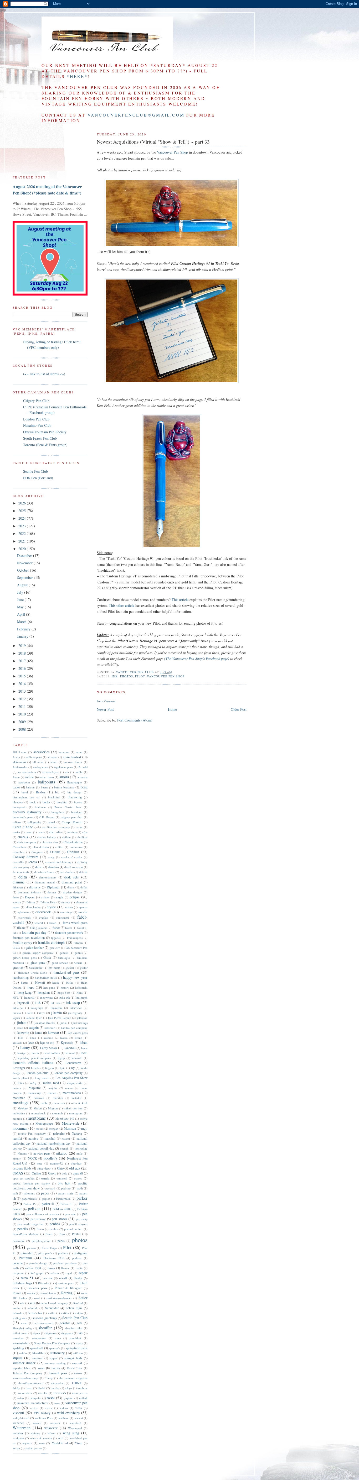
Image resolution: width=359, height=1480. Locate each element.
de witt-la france (44, 872)
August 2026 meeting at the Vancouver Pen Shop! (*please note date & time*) (47, 189)
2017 (22, 660)
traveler (42, 1393)
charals (23, 836)
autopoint (24, 782)
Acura (16, 757)
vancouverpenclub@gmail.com (136, 115)
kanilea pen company (74, 1028)
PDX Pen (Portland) (38, 477)
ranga (51, 1268)
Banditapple (74, 782)
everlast (43, 917)
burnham (76, 812)
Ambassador (20, 767)
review (48, 1278)
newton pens (41, 1153)
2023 (22, 525)
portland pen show (65, 1263)
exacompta (62, 917)
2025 (22, 510)
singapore (67, 1333)
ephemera (23, 912)
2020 (22, 548)
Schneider (52, 1308)
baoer (16, 787)
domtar (52, 892)
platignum (81, 1253)
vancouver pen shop (165, 676)
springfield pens (77, 1348)
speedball (36, 1348)
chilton (66, 837)
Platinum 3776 (53, 1258)
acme (79, 752)
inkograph (36, 1008)
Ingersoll (23, 1002)
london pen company (68, 1073)
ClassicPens (19, 847)
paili (15, 1193)
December (25, 555)
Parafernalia (63, 1198)
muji (84, 1128)
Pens (62, 1234)
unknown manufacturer (32, 1403)
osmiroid (62, 1178)
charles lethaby (46, 837)
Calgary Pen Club (36, 400)
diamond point (72, 882)
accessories (41, 751)
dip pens (35, 887)
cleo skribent (41, 847)
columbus (18, 852)
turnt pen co (80, 1393)
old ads (74, 1168)
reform (54, 1273)
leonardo (76, 1058)
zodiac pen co (33, 1448)
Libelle (35, 1068)
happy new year (75, 977)
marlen (52, 1093)
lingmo (49, 1068)
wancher (18, 1423)
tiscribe (55, 1388)
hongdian (44, 992)
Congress (37, 852)
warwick (55, 1423)
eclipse (75, 896)
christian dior (50, 842)
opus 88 (78, 1173)
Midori (38, 1108)
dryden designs (72, 892)
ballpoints (46, 782)
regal (69, 1273)
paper (45, 1193)
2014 (22, 683)
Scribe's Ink (35, 1313)
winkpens (18, 1438)
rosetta (31, 1293)
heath (55, 982)
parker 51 (48, 1204)
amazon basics (73, 762)
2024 (22, 518)
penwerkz (18, 1241)
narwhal (50, 1138)
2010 (22, 714)
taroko (78, 1373)
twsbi (51, 1397)
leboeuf (70, 1053)
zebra (16, 1448)
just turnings (80, 1023)
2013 (22, 691)
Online (36, 1173)
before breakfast (64, 787)
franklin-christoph (51, 942)
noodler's (50, 1158)
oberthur (76, 1163)
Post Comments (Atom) (134, 720)
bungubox (58, 812)
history (65, 987)
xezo (42, 1443)
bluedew (18, 802)
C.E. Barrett (46, 817)
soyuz (79, 1343)
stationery (57, 1352)
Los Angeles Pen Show (71, 1078)
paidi (80, 1188)
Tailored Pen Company (27, 1373)
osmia (45, 1178)
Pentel (76, 1234)
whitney (35, 1433)
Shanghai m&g (22, 1328)
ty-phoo (68, 1398)
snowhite (18, 1338)
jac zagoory (75, 1013)
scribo (51, 1313)
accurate (64, 752)
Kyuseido (67, 1042)
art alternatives (27, 772)
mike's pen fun (73, 1108)
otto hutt (64, 1183)
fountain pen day (34, 932)
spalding (18, 1348)
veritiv (34, 1408)
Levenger (19, 1068)
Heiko (70, 982)
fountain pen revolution (29, 937)
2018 (22, 653)
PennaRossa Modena (25, 1234)
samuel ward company (54, 1303)
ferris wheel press (75, 922)
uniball (83, 1398)
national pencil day (41, 1148)
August (23, 584)
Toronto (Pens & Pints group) (45, 444)
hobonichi (81, 987)
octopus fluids (22, 1168)
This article (180, 599)
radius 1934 (33, 1268)
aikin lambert (72, 757)
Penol (48, 1234)
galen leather (35, 947)
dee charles (67, 872)
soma (58, 1338)
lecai (84, 1053)
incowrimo (46, 997)
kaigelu (34, 1027)
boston (78, 802)
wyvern (27, 1443)
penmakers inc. (73, 1229)
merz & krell (79, 1103)
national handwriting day (54, 1143)
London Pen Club (36, 419)
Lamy (25, 1047)
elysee (51, 906)
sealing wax (20, 1318)
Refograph (36, 1273)
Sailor (83, 1297)
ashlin (79, 772)
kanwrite (23, 1032)
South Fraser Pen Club (40, 438)
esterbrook (43, 911)
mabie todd (51, 1083)
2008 (22, 729)
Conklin (73, 851)
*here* (77, 76)
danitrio (53, 867)
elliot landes (33, 907)
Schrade (17, 1313)
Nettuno (22, 1153)
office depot (44, 1168)
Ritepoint (43, 1283)
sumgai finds (73, 1358)
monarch (57, 1113)
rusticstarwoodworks (59, 1298)
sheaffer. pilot (73, 1328)
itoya (42, 1013)
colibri (59, 847)
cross (33, 861)
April (21, 614)
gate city (54, 948)
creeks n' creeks (71, 857)
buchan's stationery (27, 811)
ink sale (55, 1003)
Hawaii (40, 982)
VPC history (42, 1413)
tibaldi (41, 1388)
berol (25, 792)
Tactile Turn (74, 1368)
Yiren (78, 1443)
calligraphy (34, 822)
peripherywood (41, 1241)
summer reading (55, 1363)
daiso (38, 867)
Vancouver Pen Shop (172, 152)
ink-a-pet (18, 1008)
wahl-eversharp (68, 1412)
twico (20, 1398)
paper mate (66, 1193)
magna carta (75, 1083)
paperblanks (29, 1198)
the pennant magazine (73, 1378)
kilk (20, 1038)
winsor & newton (41, 1438)
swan (41, 1368)
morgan (53, 1128)
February (24, 628)
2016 (22, 668)
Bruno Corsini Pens (67, 807)
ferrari (53, 923)
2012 (22, 698)
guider (70, 968)
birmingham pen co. (26, 797)
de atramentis (21, 872)
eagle (59, 897)
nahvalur (59, 1133)
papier (46, 1198)
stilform (78, 1353)
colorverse (76, 847)
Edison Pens (47, 902)
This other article (121, 605)
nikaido (61, 1153)
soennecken (39, 1338)
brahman (40, 807)
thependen (57, 1383)
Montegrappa (44, 1123)
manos (69, 1088)
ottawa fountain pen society (31, 1183)
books (46, 802)
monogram (76, 1113)
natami (66, 1138)
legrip (61, 1058)
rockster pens (37, 1288)
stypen (54, 1358)
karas (38, 1032)
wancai (78, 1418)
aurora (64, 776)
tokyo (68, 1388)
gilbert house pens (25, 958)
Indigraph (81, 997)
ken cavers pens (78, 1033)
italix (30, 1013)
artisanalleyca (50, 772)
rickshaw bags (22, 1283)
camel (51, 822)
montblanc (37, 1118)
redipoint (18, 1273)
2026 (22, 503)
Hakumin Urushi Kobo (32, 973)
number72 (56, 1163)
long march (42, 1078)
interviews (76, 1008)
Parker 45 (29, 1204)
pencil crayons (78, 1224)
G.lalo (16, 948)
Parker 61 (66, 1204)
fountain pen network (69, 932)
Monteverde (70, 1123)
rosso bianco (48, 1293)
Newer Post (105, 709)
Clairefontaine (73, 842)
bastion (30, 787)
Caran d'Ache (23, 826)
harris (24, 982)
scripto (79, 1313)
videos (64, 1408)
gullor (84, 968)
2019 (22, 645)
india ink (64, 997)
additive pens (34, 757)
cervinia (72, 832)
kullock (17, 1043)
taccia (56, 1368)
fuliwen (78, 943)
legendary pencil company (34, 1058)
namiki (17, 1138)
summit (77, 1363)
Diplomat (53, 887)
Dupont (30, 897)
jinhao (21, 1022)
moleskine (19, 1113)
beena (44, 787)
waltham (63, 1418)
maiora (17, 1088)
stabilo (23, 1353)
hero (31, 987)
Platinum (25, 1257)
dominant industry (29, 892)
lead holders (52, 1053)
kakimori (49, 1028)
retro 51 (27, 1277)
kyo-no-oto (47, 1042)
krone (78, 1038)
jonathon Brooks (45, 1023)
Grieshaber (35, 968)
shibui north (20, 1333)
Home (172, 709)
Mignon (53, 1108)
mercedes (59, 1103)
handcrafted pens (66, 972)
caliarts (17, 822)
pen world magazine (30, 1224)
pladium (63, 1253)
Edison (31, 902)
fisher (56, 927)
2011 (22, 706)
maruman (19, 1097)
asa (67, 772)
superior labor (21, 1368)
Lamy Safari (48, 1048)
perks (61, 1241)
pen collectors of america (43, 1214)
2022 (22, 533)
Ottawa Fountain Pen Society (44, 431)
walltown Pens (44, 1418)
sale (22, 1303)
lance (84, 1048)
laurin (35, 1053)
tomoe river (25, 1393)
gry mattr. (54, 968)
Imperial (29, 997)
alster (53, 762)
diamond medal (45, 882)
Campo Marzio (72, 822)
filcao (21, 927)
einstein (65, 902)
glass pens (37, 962)
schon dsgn (74, 1308)
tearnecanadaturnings (25, 1378)
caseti (29, 832)
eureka (83, 912)
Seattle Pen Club (35, 471)
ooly (64, 1173)
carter (79, 827)
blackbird (54, 797)
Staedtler (38, 1353)
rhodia (78, 1278)
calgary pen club (72, 817)
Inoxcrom (56, 1008)
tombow (83, 1388)
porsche (18, 1263)
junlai (63, 1023)
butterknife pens (23, 817)
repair (83, 1272)
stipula (17, 1357)
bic (57, 792)
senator (65, 1323)
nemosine (81, 1148)
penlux (54, 1229)
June (21, 599)
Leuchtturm (73, 1063)
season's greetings (45, 1318)
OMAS (18, 1173)
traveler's (60, 1393)
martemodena (72, 1093)
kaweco (53, 1032)
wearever (51, 1427)
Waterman (21, 1428)
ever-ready (24, 917)
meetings (20, 1102)
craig (51, 857)
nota (39, 1163)
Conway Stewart (25, 856)
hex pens (49, 987)
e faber (45, 897)
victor (48, 1408)
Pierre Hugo (49, 1248)
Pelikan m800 (62, 1209)
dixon (70, 887)
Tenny (49, 1378)
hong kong (25, 992)
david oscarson (73, 867)
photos (126, 676)
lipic (62, 1068)
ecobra (17, 902)
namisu (33, 1138)
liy (73, 1068)
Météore (23, 1108)
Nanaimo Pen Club (37, 425)
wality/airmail (21, 1418)
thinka (16, 1388)
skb (81, 1333)
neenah (64, 1148)
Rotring (67, 1292)
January (23, 636)
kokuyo (48, 1038)
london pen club (37, 1073)
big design (75, 792)
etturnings (66, 912)
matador (76, 1098)
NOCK (32, 1158)
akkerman (19, 762)
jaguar (16, 1018)
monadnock (38, 1113)
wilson (51, 1433)
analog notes (40, 767)
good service (60, 963)
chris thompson (26, 842)
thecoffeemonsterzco (30, 1383)
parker (82, 1198)
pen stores (59, 1218)
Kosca (64, 1038)
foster (68, 928)
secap (24, 1323)
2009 (22, 721)
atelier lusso (46, 777)
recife (79, 1268)
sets (79, 1323)
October (23, 570)
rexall (63, 1278)
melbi (44, 1103)
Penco (40, 1229)
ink (115, 676)
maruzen (39, 1098)
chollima (82, 837)
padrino (66, 1188)
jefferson (82, 1018)
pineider (27, 1253)
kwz (31, 1042)
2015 (22, 675)
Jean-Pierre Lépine (59, 1018)
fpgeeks (55, 938)
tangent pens (58, 1373)
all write (38, 762)
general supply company (37, 953)
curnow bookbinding (58, 862)
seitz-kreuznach (43, 1323)
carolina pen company (56, 827)
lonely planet (21, 1078)
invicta (17, 1013)
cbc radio (55, 832)
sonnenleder (21, 1343)
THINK (76, 1383)
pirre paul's (45, 1253)
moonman (20, 1128)
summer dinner (24, 1362)
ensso (69, 907)
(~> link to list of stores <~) (44, 373)
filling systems (38, 928)
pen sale (70, 1214)
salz (32, 1303)
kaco (20, 1028)
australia (83, 777)
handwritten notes (46, 977)
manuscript (34, 1093)
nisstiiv (17, 1158)
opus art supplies (23, 1178)
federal (38, 923)
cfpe (85, 832)
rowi (37, 1298)
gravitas (18, 967)
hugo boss (64, 992)
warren (37, 1423)
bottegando (19, 807)
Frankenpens (75, 938)
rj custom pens (64, 1283)
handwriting (21, 977)
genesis (64, 953)
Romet (17, 1293)
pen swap (82, 1219)
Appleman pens (63, 767)
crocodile (18, 862)
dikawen (18, 887)
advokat (52, 757)
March (22, 621)
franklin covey (22, 942)
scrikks (65, 1313)
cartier (16, 832)
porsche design (38, 1263)
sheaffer (45, 1328)
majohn (53, 1088)
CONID (55, 852)
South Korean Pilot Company (52, 1343)
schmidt (33, 1308)
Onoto (52, 1173)
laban (84, 1042)
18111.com (20, 752)
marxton (58, 1098)
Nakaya (77, 1133)
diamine (18, 881)
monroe (17, 1118)
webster (18, 1433)
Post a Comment (106, 701)
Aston (16, 777)
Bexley (40, 792)
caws (41, 832)
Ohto (60, 1168)
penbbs (55, 1223)
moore (40, 1128)
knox (33, 1038)
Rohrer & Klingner (68, 1288)
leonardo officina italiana (33, 1062)
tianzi (29, 1388)
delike (83, 872)
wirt (61, 1438)
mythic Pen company (32, 1133)
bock (33, 802)
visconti (18, 1412)
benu (84, 786)
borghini (62, 802)
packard (50, 1188)
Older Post (239, 709)
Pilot (140, 676)
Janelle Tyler (34, 1018)
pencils (22, 1228)
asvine (29, 777)
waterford (75, 1423)
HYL (16, 997)
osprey (78, 1178)
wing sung (71, 1432)
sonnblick (75, 1338)
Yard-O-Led (60, 1443)
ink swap (73, 1002)
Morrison (70, 1128)
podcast (76, 1258)
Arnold (83, 767)
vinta (78, 1408)
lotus (21, 1083)
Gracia (78, 963)
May (21, 606)
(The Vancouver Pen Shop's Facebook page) (196, 658)
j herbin (56, 1012)
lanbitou (69, 1048)
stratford (37, 1358)
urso (57, 1403)
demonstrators (47, 877)
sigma (36, 1333)
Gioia (47, 957)
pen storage (38, 1219)
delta (22, 877)
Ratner (65, 1268)
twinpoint (35, 1398)
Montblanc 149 (64, 1118)
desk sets (71, 877)
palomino (29, 1193)
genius (79, 953)
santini (16, 1308)
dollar (84, 887)
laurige (21, 1053)
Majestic (35, 1088)
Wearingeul (75, 1428)
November (25, 562)
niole (79, 1153)
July (20, 592)
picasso (31, 1248)
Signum (50, 1333)
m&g (33, 1083)
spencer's (54, 1348)
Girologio (64, 958)
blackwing (75, 797)
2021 (22, 541)
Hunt (79, 992)
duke (16, 897)
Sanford (78, 1303)
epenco (83, 907)
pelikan (34, 1208)
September (25, 577)
